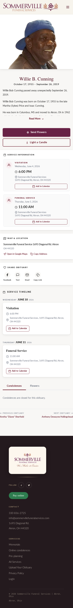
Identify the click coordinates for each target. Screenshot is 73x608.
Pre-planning (16, 556)
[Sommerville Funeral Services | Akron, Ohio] (27, 464)
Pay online (18, 495)
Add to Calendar (43, 186)
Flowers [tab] (34, 386)
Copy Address (40, 254)
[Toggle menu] (68, 7)
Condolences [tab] (14, 386)
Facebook (7, 280)
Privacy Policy (16, 573)
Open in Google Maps (17, 254)
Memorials (14, 544)
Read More (34, 119)
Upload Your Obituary (20, 567)
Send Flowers (39, 132)
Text (18, 280)
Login (12, 579)
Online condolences (19, 550)
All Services (15, 562)
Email (27, 280)
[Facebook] (21, 485)
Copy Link (38, 280)
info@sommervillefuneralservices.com (29, 518)
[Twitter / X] (29, 485)
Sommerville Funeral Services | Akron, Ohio (30, 7)
